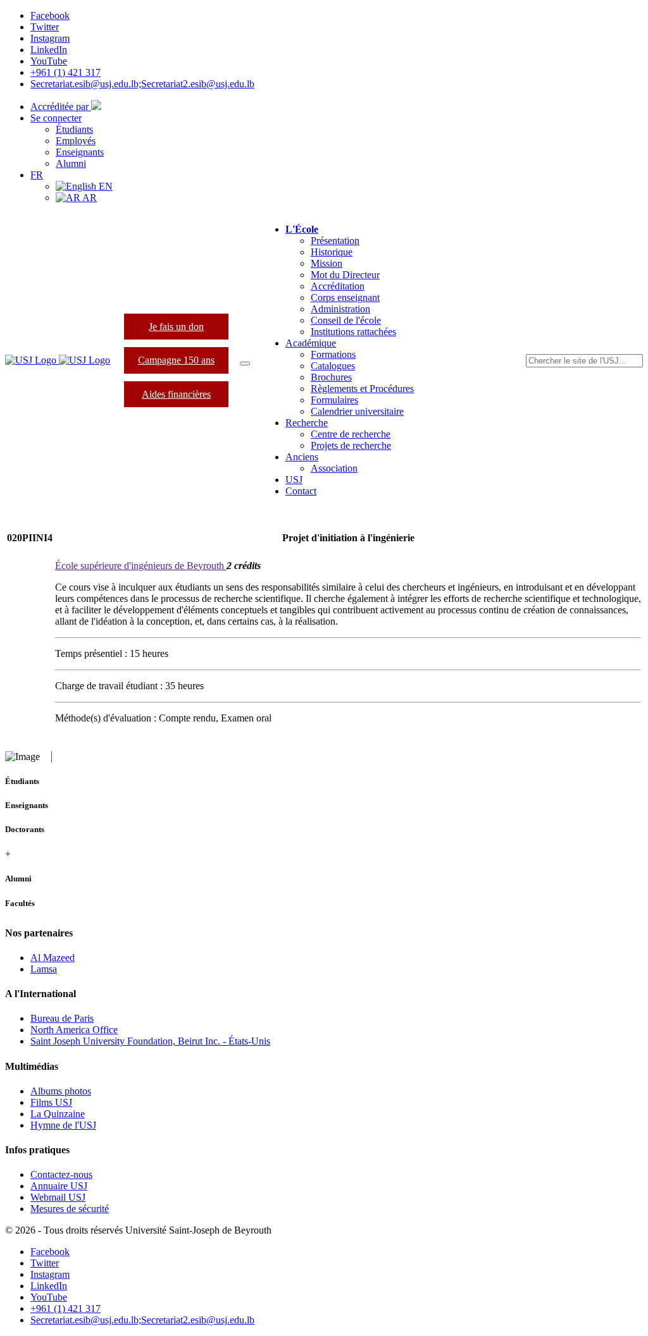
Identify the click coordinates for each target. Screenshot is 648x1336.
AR (88, 197)
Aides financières (176, 394)
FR (36, 174)
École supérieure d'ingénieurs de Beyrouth (141, 565)
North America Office (74, 1029)
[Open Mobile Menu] (245, 363)
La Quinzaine (57, 1113)
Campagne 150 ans (176, 360)
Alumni (71, 163)
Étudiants (74, 129)
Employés (76, 140)
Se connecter (56, 118)
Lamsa (43, 969)
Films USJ (51, 1102)
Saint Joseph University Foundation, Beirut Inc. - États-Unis (150, 1041)
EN (104, 186)
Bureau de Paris (62, 1018)
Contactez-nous (61, 1174)
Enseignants (80, 152)
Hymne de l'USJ (63, 1125)
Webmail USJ (57, 1197)
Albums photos (60, 1091)
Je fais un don (176, 326)
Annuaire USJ (58, 1185)
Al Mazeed (52, 957)
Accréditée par (60, 106)
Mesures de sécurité (69, 1208)
